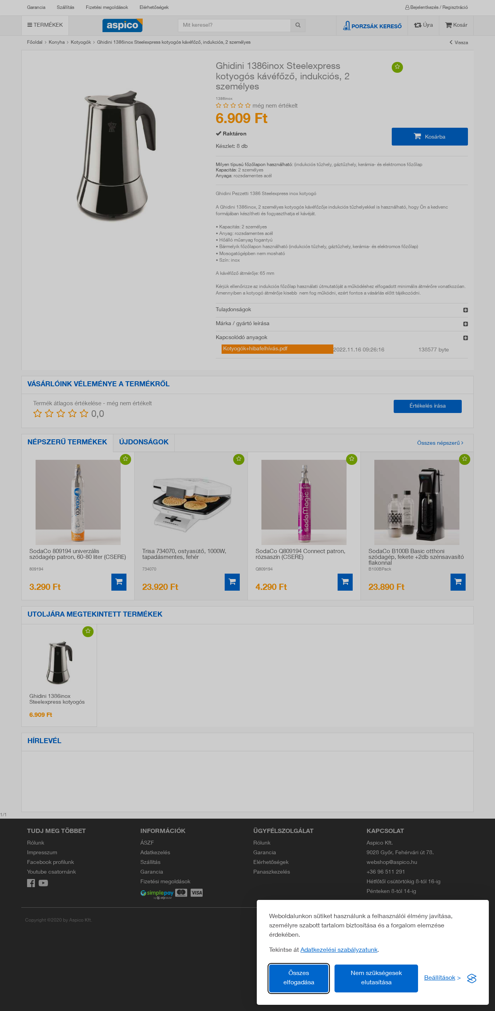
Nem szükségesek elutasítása (376, 978)
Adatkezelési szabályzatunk (338, 951)
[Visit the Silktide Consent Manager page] (471, 978)
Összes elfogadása (298, 978)
